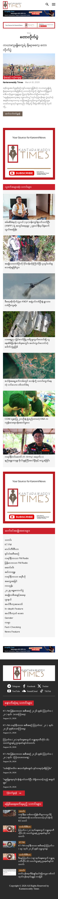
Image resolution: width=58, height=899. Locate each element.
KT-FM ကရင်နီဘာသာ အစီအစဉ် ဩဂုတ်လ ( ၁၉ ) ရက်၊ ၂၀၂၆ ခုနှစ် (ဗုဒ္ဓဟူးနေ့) (36, 847)
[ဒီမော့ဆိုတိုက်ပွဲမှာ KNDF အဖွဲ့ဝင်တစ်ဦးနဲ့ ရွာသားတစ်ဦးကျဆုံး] (29, 286)
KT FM (22, 842)
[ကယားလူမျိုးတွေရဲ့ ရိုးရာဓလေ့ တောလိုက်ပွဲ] (29, 66)
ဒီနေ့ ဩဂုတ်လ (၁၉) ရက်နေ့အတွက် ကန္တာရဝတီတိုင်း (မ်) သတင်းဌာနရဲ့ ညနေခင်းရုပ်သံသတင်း (36, 861)
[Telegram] (9, 686)
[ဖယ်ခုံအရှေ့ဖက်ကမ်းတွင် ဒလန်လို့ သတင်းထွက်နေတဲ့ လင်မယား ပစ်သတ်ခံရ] (29, 366)
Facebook (31, 686)
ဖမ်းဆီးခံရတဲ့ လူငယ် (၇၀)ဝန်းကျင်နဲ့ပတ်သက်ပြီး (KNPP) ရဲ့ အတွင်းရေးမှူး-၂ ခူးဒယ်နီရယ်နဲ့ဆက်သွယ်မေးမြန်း (27, 226)
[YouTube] (9, 691)
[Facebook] (24, 686)
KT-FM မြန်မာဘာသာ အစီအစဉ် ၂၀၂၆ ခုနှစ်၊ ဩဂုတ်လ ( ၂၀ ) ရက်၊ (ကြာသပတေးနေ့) (28, 756)
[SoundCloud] (24, 691)
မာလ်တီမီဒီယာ (25, 826)
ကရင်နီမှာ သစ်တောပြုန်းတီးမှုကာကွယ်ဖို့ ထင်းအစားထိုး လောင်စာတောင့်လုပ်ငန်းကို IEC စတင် (35, 817)
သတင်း (22, 811)
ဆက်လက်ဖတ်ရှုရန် (12, 113)
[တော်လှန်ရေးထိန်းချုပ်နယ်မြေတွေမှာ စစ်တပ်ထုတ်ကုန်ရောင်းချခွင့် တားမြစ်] (9, 872)
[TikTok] (41, 691)
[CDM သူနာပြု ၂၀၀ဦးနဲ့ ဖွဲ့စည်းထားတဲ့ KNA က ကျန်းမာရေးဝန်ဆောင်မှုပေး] (29, 404)
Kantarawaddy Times (13, 82)
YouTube (16, 691)
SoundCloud (32, 691)
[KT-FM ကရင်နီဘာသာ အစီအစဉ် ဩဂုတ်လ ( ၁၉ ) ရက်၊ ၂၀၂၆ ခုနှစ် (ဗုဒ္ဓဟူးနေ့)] (9, 844)
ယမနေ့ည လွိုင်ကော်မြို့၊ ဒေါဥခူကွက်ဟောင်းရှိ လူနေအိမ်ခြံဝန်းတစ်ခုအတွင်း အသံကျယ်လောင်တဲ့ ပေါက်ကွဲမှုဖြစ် (27, 343)
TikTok (48, 691)
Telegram (16, 686)
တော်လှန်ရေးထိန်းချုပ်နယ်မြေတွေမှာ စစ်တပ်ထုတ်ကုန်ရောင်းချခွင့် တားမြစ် (36, 875)
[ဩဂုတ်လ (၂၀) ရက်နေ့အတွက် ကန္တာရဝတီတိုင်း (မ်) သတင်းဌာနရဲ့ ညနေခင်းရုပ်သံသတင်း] (9, 828)
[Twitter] (39, 686)
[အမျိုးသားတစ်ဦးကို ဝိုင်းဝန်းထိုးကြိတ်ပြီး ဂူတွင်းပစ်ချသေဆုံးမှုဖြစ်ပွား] (29, 248)
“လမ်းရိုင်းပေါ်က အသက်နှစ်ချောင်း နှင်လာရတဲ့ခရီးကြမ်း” (27, 768)
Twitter (45, 686)
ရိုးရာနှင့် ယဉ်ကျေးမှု (12, 77)
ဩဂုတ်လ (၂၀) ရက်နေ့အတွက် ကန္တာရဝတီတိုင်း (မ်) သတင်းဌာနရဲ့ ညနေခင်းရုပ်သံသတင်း (26, 741)
